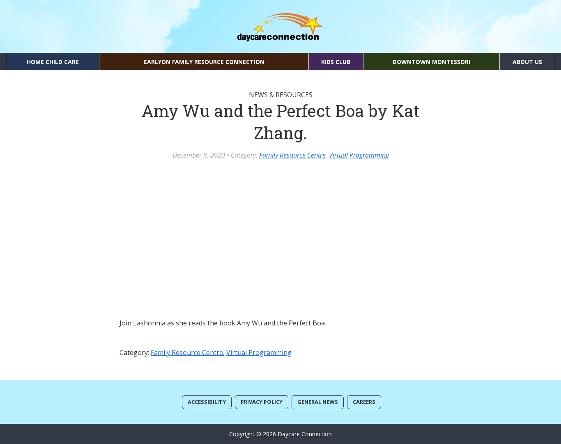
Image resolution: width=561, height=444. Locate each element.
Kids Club (335, 62)
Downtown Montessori (431, 62)
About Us (527, 62)
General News (317, 401)
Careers (364, 401)
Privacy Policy (262, 401)
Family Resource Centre (292, 155)
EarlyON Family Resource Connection (204, 62)
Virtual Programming (359, 155)
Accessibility (207, 401)
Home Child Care (53, 62)
